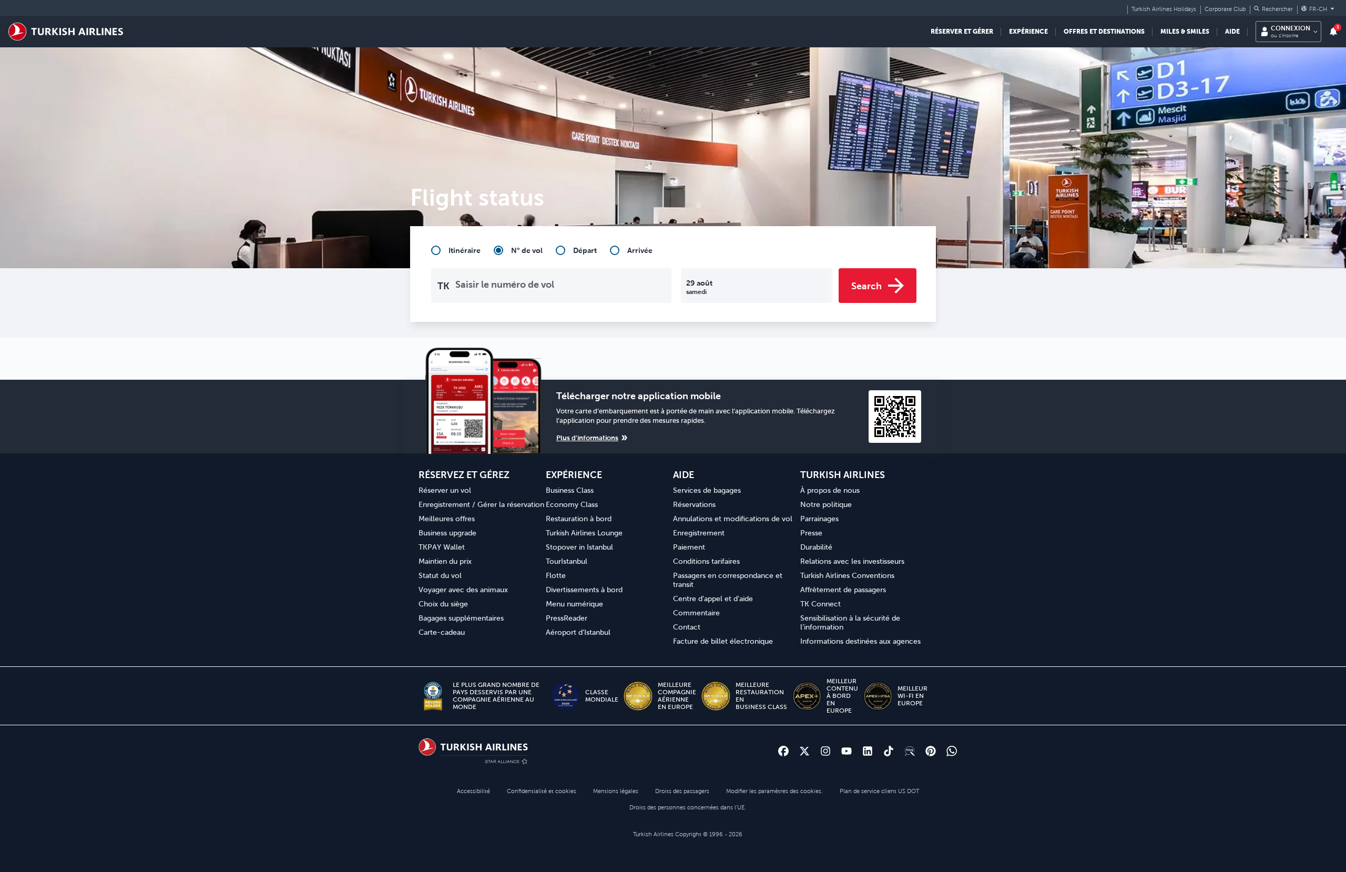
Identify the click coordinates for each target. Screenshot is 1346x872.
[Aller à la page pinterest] (930, 751)
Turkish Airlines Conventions (847, 575)
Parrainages (819, 518)
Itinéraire (464, 250)
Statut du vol (440, 575)
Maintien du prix (445, 561)
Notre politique (826, 504)
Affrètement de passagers (843, 589)
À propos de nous (830, 490)
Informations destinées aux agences (860, 641)
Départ (585, 250)
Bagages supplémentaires (461, 618)
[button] (1273, 9)
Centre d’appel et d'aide (713, 598)
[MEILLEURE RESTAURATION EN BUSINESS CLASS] (715, 696)
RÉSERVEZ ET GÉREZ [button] (464, 474)
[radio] (456, 250)
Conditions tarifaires (706, 561)
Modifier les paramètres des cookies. (774, 791)
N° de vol (527, 250)
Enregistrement (699, 533)
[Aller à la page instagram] (825, 751)
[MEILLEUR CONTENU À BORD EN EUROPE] (806, 696)
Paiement (689, 547)
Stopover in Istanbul (579, 547)
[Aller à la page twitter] (804, 751)
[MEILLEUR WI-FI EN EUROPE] (877, 696)
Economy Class (572, 504)
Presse (811, 533)
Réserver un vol (445, 490)
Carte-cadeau (442, 632)
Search (866, 285)
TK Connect (820, 604)
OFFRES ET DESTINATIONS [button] (1104, 31)
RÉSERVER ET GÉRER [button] (962, 31)
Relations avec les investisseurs (852, 561)
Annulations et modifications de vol (732, 518)
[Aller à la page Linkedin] (867, 751)
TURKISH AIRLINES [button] (842, 474)
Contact (686, 627)
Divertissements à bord (584, 589)
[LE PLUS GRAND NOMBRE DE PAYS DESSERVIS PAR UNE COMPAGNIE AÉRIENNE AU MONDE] (433, 696)
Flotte (556, 575)
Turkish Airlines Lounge (584, 533)
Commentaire (696, 613)
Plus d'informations (587, 438)
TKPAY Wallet (442, 547)
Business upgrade (447, 533)
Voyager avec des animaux (463, 589)
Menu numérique (574, 604)
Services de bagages (707, 490)
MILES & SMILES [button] (1184, 31)
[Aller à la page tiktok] (888, 751)
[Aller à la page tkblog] (909, 751)
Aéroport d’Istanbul (578, 632)
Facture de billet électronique (723, 641)
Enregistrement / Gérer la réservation (481, 504)
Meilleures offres (447, 518)
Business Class (570, 490)
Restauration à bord (578, 518)
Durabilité (816, 547)
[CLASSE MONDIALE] (565, 696)
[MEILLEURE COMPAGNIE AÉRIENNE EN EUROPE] (638, 696)
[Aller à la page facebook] (783, 751)
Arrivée (639, 250)
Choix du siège (443, 604)
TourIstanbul (566, 561)
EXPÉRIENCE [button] (1028, 31)
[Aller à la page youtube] (846, 751)
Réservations (694, 504)
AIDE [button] (1232, 31)
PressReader (566, 618)
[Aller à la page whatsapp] (951, 751)
